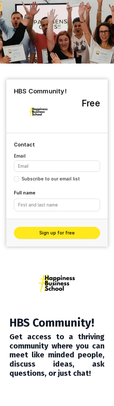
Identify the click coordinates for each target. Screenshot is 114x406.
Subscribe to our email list (51, 178)
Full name (24, 192)
